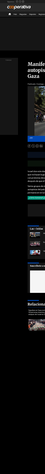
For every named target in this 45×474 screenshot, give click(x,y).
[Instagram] (23, 1)
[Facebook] (17, 1)
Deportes (32, 14)
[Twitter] (20, 1)
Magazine (23, 14)
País (15, 14)
